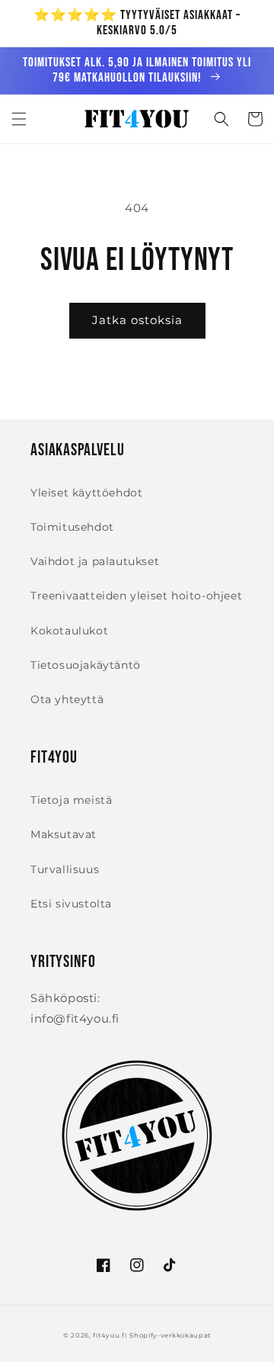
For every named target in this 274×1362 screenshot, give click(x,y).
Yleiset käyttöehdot (86, 493)
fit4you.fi (109, 1335)
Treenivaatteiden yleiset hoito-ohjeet (136, 595)
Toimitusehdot (72, 527)
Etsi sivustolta (71, 904)
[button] (19, 119)
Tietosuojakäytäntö (85, 665)
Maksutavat (63, 834)
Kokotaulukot (69, 631)
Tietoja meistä (71, 800)
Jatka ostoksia (137, 320)
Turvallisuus (64, 869)
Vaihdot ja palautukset (94, 561)
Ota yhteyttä (67, 699)
